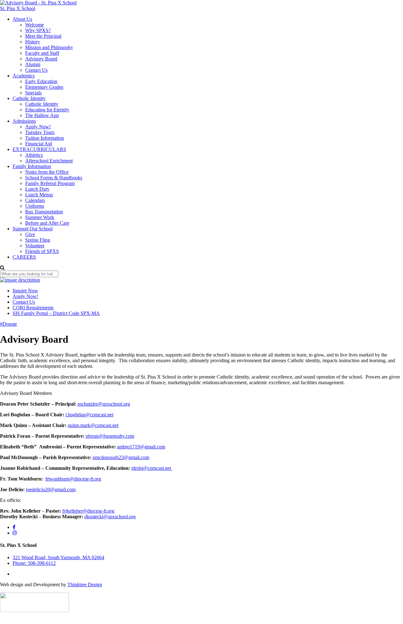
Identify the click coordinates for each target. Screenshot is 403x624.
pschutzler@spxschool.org (103, 404)
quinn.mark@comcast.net (93, 425)
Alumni (32, 64)
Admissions (24, 121)
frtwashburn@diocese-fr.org (73, 478)
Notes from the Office (47, 172)
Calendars (35, 200)
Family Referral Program (50, 183)
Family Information (32, 166)
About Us (22, 19)
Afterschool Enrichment (49, 160)
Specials (33, 92)
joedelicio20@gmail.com (51, 489)
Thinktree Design (84, 584)
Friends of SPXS (42, 251)
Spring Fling (37, 240)
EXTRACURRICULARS (39, 149)
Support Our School (33, 228)
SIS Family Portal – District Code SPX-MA (56, 313)
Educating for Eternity (47, 109)
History (32, 41)
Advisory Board (41, 58)
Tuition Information (44, 138)
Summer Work (39, 217)
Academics (24, 75)
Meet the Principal (43, 36)
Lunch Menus (39, 194)
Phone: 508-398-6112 (34, 563)
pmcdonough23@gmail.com (121, 457)
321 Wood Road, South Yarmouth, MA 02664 (58, 557)
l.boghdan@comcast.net (89, 414)
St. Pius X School (17, 8)
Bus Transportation (44, 211)
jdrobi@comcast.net (151, 468)
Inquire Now (25, 290)
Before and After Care (47, 223)
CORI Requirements (33, 307)
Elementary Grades (44, 87)
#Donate (8, 324)
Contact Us (36, 70)
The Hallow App (42, 115)
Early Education (41, 81)
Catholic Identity (29, 98)
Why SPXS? (38, 30)
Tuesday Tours (39, 132)
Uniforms (34, 206)
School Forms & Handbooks (53, 177)
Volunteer (34, 245)
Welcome (34, 24)
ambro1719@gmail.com (141, 446)
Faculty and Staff (42, 53)
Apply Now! (38, 126)
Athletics (34, 155)
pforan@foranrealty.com (110, 436)
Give (30, 234)
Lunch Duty (37, 189)
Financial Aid (38, 143)
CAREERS (24, 257)
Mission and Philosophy (49, 47)
